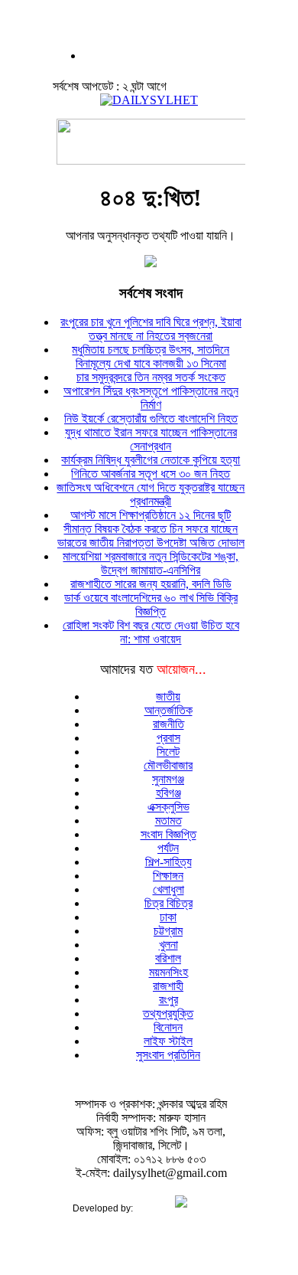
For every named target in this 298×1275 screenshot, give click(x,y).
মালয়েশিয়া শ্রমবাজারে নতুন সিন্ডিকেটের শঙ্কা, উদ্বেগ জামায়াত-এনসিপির (150, 563)
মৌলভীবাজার (168, 765)
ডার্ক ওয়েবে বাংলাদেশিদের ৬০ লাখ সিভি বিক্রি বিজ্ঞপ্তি (151, 604)
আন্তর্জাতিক (168, 710)
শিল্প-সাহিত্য (168, 861)
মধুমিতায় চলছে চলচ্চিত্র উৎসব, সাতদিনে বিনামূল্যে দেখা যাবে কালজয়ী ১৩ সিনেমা (150, 356)
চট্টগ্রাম (168, 930)
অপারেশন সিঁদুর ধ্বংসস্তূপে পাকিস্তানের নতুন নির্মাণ (150, 397)
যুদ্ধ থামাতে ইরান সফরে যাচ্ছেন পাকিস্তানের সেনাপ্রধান (151, 439)
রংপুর (168, 999)
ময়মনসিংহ (168, 972)
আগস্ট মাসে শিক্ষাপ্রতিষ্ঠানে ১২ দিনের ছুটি (150, 514)
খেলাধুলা (168, 889)
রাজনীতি (168, 724)
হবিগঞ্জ (168, 792)
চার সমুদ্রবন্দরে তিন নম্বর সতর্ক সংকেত (150, 377)
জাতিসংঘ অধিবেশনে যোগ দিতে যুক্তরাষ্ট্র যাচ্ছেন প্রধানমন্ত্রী (151, 494)
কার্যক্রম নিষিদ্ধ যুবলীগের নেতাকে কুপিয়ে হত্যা (150, 459)
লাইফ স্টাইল (168, 1041)
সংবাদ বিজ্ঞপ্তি (168, 834)
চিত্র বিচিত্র (168, 903)
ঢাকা (168, 917)
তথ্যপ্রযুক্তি (168, 1013)
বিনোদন (168, 1027)
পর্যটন (168, 848)
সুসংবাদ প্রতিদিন (168, 1054)
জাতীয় (168, 696)
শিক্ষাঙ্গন (168, 875)
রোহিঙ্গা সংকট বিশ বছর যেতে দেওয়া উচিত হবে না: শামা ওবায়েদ (151, 632)
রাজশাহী (168, 985)
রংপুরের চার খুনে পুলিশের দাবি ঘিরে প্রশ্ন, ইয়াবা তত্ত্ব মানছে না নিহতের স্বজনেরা (150, 328)
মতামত (168, 820)
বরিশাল (168, 958)
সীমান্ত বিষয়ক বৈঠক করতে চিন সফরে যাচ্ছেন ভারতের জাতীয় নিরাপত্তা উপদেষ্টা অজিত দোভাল (151, 535)
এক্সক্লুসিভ (168, 806)
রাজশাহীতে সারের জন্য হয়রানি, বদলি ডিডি (151, 583)
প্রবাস (168, 737)
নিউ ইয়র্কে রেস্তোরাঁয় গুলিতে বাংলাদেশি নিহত (151, 418)
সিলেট (168, 751)
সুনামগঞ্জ (168, 779)
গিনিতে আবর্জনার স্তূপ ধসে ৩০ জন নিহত (150, 473)
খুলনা (168, 944)
